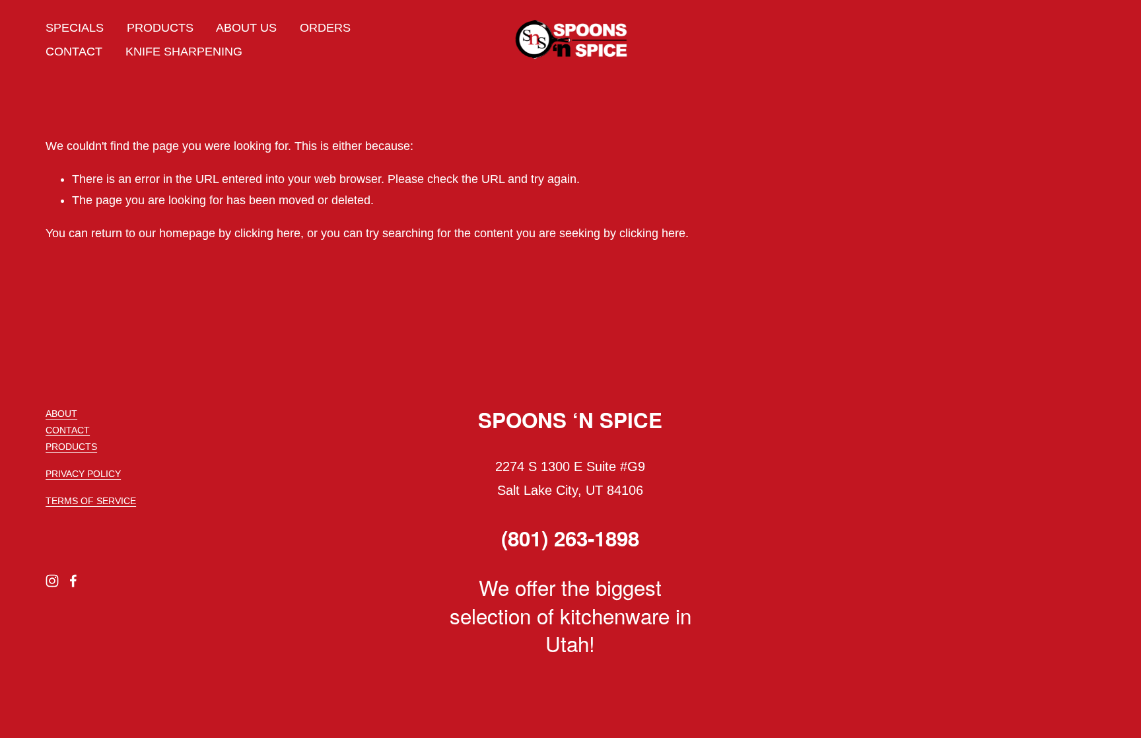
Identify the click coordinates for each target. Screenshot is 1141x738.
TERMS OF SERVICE (91, 501)
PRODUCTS (160, 27)
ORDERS (325, 27)
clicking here (267, 233)
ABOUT (61, 413)
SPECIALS (75, 27)
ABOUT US (246, 27)
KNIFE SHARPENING (183, 51)
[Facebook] (73, 580)
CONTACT (74, 51)
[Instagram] (52, 580)
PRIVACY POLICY (83, 473)
